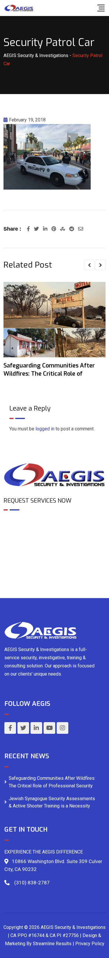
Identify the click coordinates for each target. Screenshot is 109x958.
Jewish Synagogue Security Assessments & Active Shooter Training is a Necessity (52, 802)
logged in (44, 429)
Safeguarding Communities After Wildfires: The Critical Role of (49, 370)
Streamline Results (52, 943)
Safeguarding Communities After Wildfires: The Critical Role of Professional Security (52, 782)
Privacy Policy (89, 943)
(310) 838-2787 (32, 882)
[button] (89, 265)
